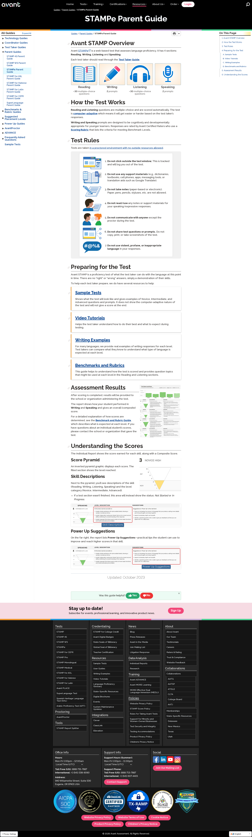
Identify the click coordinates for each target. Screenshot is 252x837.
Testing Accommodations (142, 731)
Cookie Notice (159, 817)
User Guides (99, 669)
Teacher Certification (103, 652)
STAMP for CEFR (65, 652)
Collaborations (174, 674)
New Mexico (174, 726)
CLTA (170, 694)
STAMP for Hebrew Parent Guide (17, 84)
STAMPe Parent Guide (15, 70)
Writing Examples (232, 63)
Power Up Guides (15, 124)
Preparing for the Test (233, 51)
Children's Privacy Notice (143, 824)
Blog (132, 632)
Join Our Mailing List (167, 768)
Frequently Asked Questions (15, 138)
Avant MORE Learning (140, 685)
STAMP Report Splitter (68, 728)
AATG (171, 679)
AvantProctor (12, 128)
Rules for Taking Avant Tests (144, 714)
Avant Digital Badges (103, 637)
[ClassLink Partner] (114, 802)
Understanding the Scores (236, 75)
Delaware (172, 721)
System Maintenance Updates (103, 708)
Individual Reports (138, 663)
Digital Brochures (101, 697)
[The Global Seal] (89, 802)
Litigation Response (139, 652)
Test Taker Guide (129, 59)
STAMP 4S (62, 637)
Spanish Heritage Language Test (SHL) (70, 699)
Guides (57, 10)
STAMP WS (62, 642)
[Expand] (3, 38)
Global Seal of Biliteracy (105, 647)
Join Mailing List (137, 647)
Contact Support (117, 782)
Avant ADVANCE (138, 680)
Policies (133, 698)
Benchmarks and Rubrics (235, 67)
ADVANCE (10, 133)
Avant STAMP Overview (234, 38)
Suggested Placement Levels (15, 118)
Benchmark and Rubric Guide (113, 420)
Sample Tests (12, 144)
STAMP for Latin (65, 683)
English (238, 834)
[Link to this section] (68, 44)
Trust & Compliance (176, 657)
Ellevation (98, 731)
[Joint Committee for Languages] (162, 802)
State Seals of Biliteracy (105, 642)
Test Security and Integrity (143, 726)
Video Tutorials (231, 59)
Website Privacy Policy (141, 704)
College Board (175, 699)
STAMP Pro (62, 657)
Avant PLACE (63, 688)
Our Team (171, 637)
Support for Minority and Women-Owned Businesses (143, 720)
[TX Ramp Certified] (138, 802)
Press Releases (137, 637)
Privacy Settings (9, 834)
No (148, 595)
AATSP (171, 684)
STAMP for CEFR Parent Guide (15, 97)
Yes (134, 595)
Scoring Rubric (80, 130)
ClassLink (98, 725)
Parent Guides (68, 10)
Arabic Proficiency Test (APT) (71, 706)
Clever (96, 720)
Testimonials (173, 642)
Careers (170, 647)
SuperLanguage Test (67, 693)
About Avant (173, 632)
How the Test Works (233, 42)
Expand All (26, 33)
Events (96, 702)
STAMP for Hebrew (66, 678)
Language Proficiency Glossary (104, 685)
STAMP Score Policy (140, 709)
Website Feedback (176, 662)
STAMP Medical (64, 668)
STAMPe (83, 50)
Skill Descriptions (113, 525)
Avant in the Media (139, 642)
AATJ (170, 704)
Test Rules (228, 46)
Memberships (173, 711)
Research (134, 669)
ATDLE (171, 689)
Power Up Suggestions (156, 566)
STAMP (60, 632)
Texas (171, 731)
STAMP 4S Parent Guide (16, 57)
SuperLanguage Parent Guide (15, 104)
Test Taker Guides (15, 47)
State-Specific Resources (105, 691)
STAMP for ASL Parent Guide (14, 77)
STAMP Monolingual (66, 662)
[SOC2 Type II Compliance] (65, 802)
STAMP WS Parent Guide (16, 64)
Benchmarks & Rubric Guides (13, 110)
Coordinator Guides (16, 43)
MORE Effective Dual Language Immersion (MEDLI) (144, 691)
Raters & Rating (174, 652)
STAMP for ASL (64, 673)
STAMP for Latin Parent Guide (15, 90)
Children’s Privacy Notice (142, 742)
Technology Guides (16, 38)
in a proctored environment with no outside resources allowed (126, 148)
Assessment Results (233, 71)
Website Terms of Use (131, 817)
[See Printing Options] (179, 33)
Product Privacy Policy (141, 737)
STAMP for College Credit (106, 632)
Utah (170, 737)
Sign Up (176, 610)
